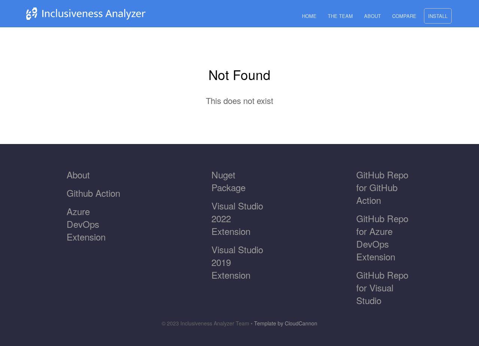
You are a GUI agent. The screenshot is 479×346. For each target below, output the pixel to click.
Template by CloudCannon (285, 323)
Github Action (93, 192)
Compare (404, 15)
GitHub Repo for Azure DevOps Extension (382, 237)
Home (309, 15)
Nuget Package (228, 181)
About (372, 15)
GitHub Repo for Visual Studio (382, 287)
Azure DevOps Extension (86, 224)
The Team (340, 15)
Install (438, 15)
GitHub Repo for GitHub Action (382, 187)
